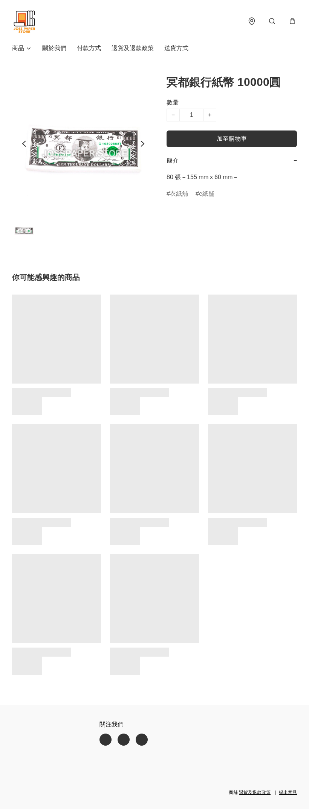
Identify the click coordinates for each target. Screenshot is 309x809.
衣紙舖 (179, 193)
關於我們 (54, 48)
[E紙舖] (24, 21)
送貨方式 (176, 48)
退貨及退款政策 (133, 48)
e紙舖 (206, 193)
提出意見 (288, 792)
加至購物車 (232, 138)
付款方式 (89, 48)
